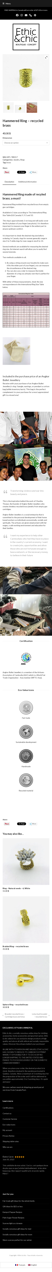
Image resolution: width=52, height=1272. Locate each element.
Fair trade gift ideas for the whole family (19, 1201)
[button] (7, 3)
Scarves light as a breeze (12, 1223)
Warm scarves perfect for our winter (17, 1240)
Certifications (8, 1108)
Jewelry (16, 160)
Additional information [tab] (27, 182)
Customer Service (10, 1119)
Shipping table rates (11, 1141)
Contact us (7, 1113)
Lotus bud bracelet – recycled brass (39, 1015)
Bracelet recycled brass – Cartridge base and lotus (14, 1015)
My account (7, 1130)
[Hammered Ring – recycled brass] (8, 107)
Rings (22, 160)
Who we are (7, 1147)
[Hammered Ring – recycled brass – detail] (32, 107)
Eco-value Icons (9, 1125)
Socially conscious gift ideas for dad (17, 1229)
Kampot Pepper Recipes (12, 1212)
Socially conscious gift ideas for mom (17, 1234)
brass (9, 162)
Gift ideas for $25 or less (13, 1206)
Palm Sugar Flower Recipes (13, 1218)
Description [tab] (9, 182)
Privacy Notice (8, 1136)
